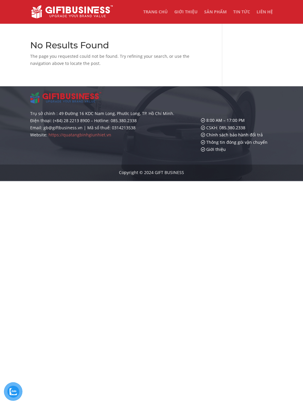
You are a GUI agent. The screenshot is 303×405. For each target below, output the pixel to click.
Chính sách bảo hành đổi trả (234, 135)
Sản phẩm (215, 12)
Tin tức (241, 12)
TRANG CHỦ (155, 12)
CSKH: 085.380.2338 (225, 127)
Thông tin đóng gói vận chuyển (236, 142)
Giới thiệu (186, 12)
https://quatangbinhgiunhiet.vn (80, 135)
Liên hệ (265, 12)
